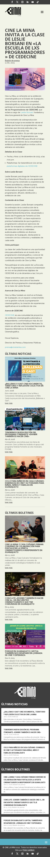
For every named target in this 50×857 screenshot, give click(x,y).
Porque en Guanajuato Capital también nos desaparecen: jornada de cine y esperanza (23, 653)
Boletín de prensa (12, 61)
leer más (8, 403)
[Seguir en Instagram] (22, 2)
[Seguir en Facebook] (12, 2)
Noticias (15, 717)
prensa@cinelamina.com (15, 347)
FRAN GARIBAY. (29, 850)
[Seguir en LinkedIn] (27, 2)
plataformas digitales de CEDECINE (22, 166)
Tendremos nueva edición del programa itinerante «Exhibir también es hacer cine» (21, 434)
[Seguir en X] (17, 2)
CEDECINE (9, 315)
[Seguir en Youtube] (33, 2)
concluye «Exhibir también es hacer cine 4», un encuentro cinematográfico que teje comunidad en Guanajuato (24, 601)
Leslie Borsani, (27, 112)
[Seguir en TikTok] (38, 2)
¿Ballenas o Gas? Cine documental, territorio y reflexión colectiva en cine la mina (24, 385)
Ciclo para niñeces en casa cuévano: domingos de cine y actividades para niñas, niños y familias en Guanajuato (24, 484)
